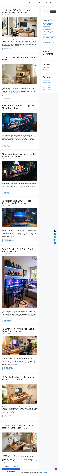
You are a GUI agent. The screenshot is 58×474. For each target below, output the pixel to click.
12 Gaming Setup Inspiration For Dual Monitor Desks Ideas (19, 155)
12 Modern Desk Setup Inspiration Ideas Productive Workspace (18, 202)
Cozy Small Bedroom (8, 96)
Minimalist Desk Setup (8, 416)
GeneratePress (44, 472)
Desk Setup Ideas (47, 82)
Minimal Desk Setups (7, 415)
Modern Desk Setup (7, 48)
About (22, 2)
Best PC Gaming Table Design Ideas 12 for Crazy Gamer (18, 106)
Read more (17, 45)
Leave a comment (7, 49)
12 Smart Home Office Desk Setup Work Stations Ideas (18, 330)
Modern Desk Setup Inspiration (9, 240)
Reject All (16, 466)
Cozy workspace (7, 95)
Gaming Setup (6, 192)
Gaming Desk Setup (7, 144)
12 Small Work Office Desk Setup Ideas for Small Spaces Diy (17, 426)
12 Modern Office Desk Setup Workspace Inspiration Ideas (16, 11)
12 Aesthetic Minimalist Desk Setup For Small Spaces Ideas (18, 378)
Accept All (11, 469)
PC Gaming (6, 145)
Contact (35, 2)
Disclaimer (52, 2)
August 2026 (46, 67)
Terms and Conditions (43, 2)
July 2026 (45, 69)
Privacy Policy (29, 2)
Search (44, 9)
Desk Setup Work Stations (8, 367)
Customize (6, 466)
